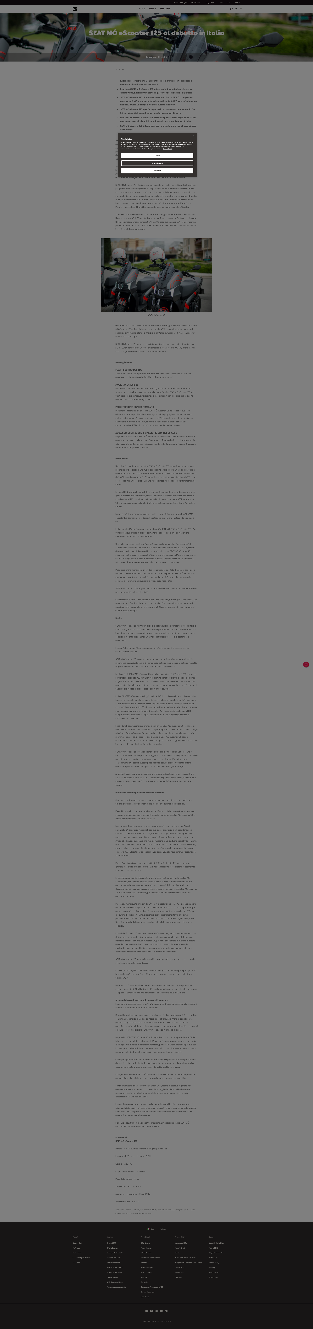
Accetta (157, 155)
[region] (157, 155)
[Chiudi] (193, 136)
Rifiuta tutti (157, 170)
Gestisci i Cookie (157, 163)
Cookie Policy (167, 149)
